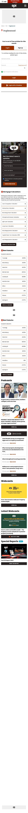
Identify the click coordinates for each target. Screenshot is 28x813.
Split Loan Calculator (7, 221)
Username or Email (5, 58)
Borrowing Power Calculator (9, 212)
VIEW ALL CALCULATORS (8, 244)
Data (2, 26)
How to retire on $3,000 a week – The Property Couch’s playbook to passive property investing (13, 531)
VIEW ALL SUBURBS (7, 305)
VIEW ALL (14, 427)
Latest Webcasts (10, 511)
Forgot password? (22, 65)
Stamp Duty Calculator (8, 208)
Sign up (20, 48)
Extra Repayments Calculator (10, 230)
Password (3, 65)
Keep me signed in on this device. (10, 71)
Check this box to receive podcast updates (13, 179)
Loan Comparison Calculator (9, 204)
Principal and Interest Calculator (10, 217)
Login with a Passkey (15, 85)
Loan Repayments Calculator (9, 239)
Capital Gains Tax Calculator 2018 (11, 235)
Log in (7, 48)
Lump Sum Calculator (8, 226)
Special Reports (11, 541)
